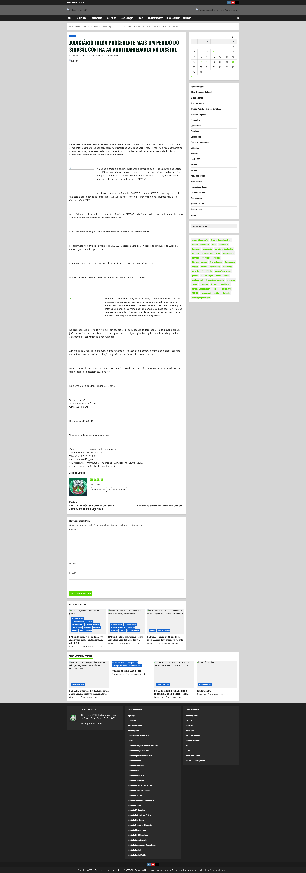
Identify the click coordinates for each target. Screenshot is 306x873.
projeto (195, 275)
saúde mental (197, 279)
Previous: (91, 505)
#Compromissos (77, 619)
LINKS (140, 18)
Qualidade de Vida (198, 192)
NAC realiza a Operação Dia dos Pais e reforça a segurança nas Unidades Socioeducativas (89, 692)
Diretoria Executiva (199, 262)
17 (201, 62)
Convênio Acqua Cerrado (137, 840)
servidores (204, 284)
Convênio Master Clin (136, 765)
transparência (206, 293)
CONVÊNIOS (111, 18)
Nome (72, 563)
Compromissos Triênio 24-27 (139, 735)
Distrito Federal (216, 262)
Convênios (195, 131)
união (216, 293)
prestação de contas (223, 270)
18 (207, 62)
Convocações (196, 136)
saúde (226, 275)
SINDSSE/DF (76, 55)
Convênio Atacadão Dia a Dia (138, 775)
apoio (214, 244)
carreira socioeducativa (224, 248)
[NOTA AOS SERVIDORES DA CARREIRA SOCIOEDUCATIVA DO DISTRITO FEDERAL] (174, 674)
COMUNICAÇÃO (127, 18)
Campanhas (195, 120)
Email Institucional (193, 740)
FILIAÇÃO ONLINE (173, 18)
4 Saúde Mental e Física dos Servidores (206, 108)
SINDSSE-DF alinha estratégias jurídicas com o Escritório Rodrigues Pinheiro (125, 638)
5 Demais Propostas (92, 625)
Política (209, 270)
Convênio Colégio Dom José (138, 750)
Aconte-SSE (132, 740)
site (215, 288)
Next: (160, 503)
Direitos (216, 257)
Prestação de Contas (199, 186)
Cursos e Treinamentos (200, 142)
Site (71, 582)
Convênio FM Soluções (136, 810)
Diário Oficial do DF (193, 755)
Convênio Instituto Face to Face (140, 785)
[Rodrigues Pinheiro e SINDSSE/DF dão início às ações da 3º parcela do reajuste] (165, 621)
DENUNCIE (187, 18)
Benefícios (132, 720)
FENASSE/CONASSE (155, 18)
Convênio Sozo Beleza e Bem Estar (141, 800)
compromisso (228, 253)
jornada (204, 266)
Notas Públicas (196, 181)
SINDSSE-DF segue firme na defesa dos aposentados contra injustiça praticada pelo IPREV (86, 639)
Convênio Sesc (133, 770)
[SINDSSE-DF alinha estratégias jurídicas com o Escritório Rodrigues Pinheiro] (126, 621)
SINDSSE (214, 284)
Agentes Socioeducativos (220, 239)
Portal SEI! (190, 730)
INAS (187, 745)
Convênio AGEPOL (134, 760)
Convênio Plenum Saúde (137, 830)
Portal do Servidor (193, 735)
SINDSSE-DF (224, 284)
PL (202, 270)
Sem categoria (196, 198)
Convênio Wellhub (134, 805)
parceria (195, 270)
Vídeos (193, 214)
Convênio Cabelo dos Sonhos (139, 790)
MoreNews (210, 870)
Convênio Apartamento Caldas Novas (142, 845)
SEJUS (194, 284)
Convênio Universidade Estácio (139, 815)
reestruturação (207, 275)
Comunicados (77, 628)
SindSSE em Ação (85, 631)
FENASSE (189, 720)
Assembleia (223, 244)
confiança (195, 257)
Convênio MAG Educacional (138, 835)
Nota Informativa (204, 690)
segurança (231, 279)
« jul (193, 76)
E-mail (72, 573)
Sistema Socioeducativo (201, 288)
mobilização (227, 266)
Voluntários (190, 725)
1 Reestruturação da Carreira (82, 622)
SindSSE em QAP (197, 209)
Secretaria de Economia (215, 279)
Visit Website (98, 489)
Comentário (75, 529)
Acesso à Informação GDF (195, 760)
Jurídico (73, 36)
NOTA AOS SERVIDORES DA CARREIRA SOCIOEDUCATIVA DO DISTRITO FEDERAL (171, 692)
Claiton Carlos (207, 253)
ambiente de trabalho (200, 244)
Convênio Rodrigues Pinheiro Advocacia (143, 745)
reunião (218, 275)
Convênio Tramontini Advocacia (140, 825)
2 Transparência (77, 625)
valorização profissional (201, 297)
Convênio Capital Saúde (137, 855)
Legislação (132, 715)
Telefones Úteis (133, 730)
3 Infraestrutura (197, 103)
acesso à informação (200, 239)
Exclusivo (96, 628)
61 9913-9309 (96, 723)
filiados (195, 266)
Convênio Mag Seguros (136, 820)
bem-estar (196, 248)
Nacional (194, 170)
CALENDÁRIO (97, 18)
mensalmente (215, 266)
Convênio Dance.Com (136, 780)
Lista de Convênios (135, 725)
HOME (69, 18)
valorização (226, 293)
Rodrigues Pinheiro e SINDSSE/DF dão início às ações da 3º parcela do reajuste (165, 638)
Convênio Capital (134, 850)
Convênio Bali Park (135, 795)
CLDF (218, 253)
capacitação (207, 248)
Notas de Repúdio (198, 175)
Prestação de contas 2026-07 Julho (127, 670)
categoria (195, 253)
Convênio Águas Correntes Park (140, 755)
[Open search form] (238, 18)
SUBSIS (195, 293)
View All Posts (119, 489)
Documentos (230, 262)
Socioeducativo (225, 288)
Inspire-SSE (195, 159)
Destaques (87, 628)
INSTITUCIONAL (81, 18)
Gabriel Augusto (119, 674)
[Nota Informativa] (217, 674)
